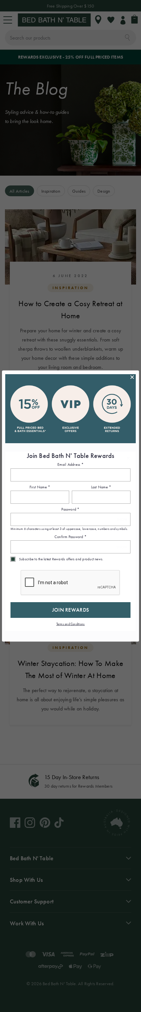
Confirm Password (70, 536)
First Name (40, 487)
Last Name (101, 487)
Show (121, 519)
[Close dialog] (132, 377)
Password (70, 509)
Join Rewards (70, 610)
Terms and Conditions (70, 624)
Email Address (70, 464)
